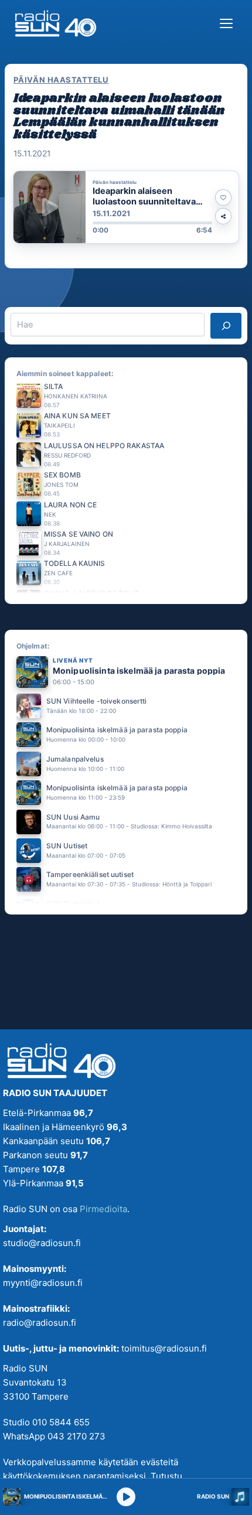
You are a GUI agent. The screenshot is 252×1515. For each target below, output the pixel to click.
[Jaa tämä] (223, 216)
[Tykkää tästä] (223, 197)
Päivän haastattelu (60, 79)
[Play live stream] (126, 1497)
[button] (126, 207)
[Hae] (225, 326)
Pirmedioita (103, 1208)
